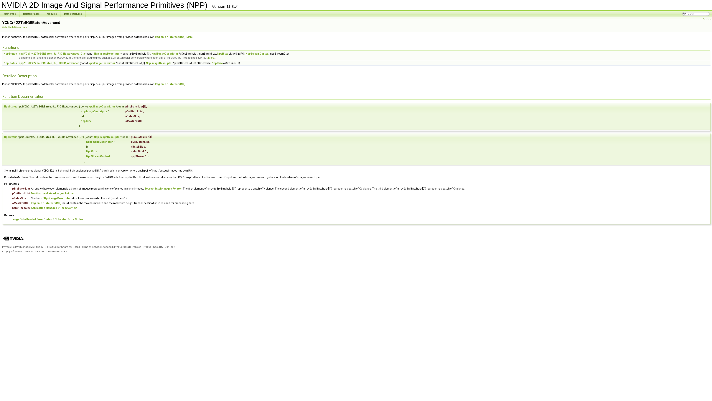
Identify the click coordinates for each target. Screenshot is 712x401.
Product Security (153, 246)
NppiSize (222, 53)
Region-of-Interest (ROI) (170, 36)
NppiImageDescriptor (107, 53)
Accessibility (110, 246)
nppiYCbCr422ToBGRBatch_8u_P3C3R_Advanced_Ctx (52, 53)
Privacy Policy (10, 246)
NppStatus (10, 53)
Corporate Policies (130, 246)
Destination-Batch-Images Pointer (52, 193)
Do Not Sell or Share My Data (62, 246)
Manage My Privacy (31, 246)
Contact (170, 246)
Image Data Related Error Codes (32, 219)
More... (190, 36)
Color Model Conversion (14, 27)
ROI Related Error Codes (68, 219)
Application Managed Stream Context (54, 207)
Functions (707, 19)
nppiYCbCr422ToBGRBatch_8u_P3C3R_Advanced (49, 63)
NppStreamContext (258, 53)
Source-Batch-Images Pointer (163, 188)
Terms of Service (90, 246)
